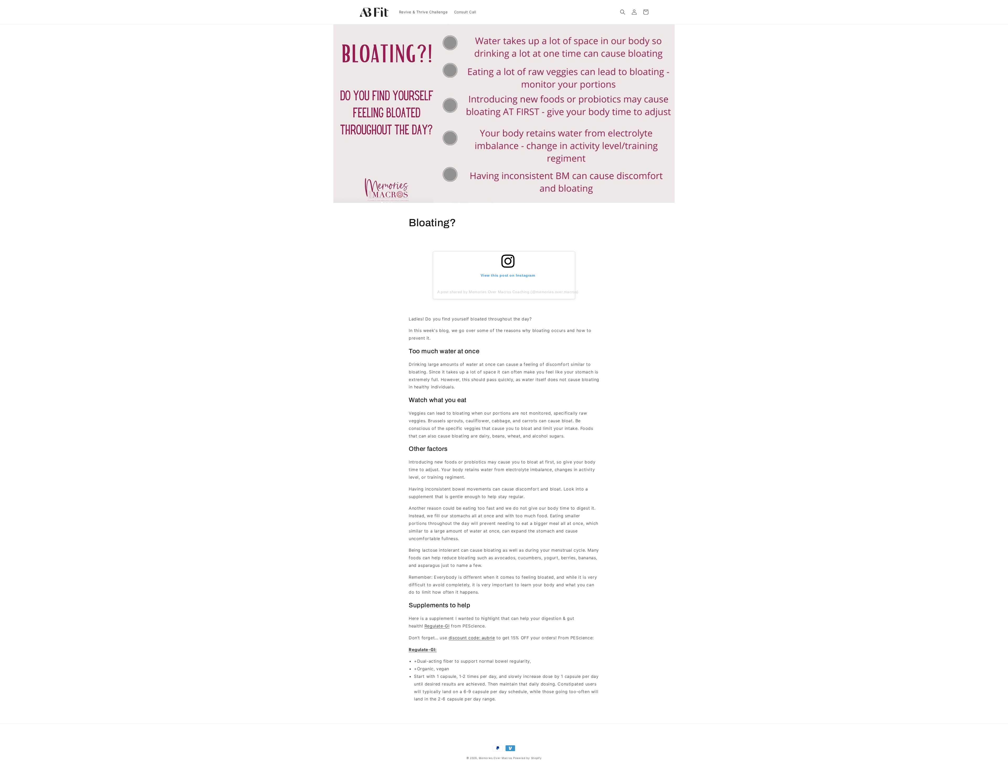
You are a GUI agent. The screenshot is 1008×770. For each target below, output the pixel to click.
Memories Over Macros (495, 758)
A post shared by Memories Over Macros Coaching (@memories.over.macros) (508, 292)
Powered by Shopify (527, 758)
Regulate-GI (437, 626)
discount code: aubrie (472, 637)
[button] (622, 12)
